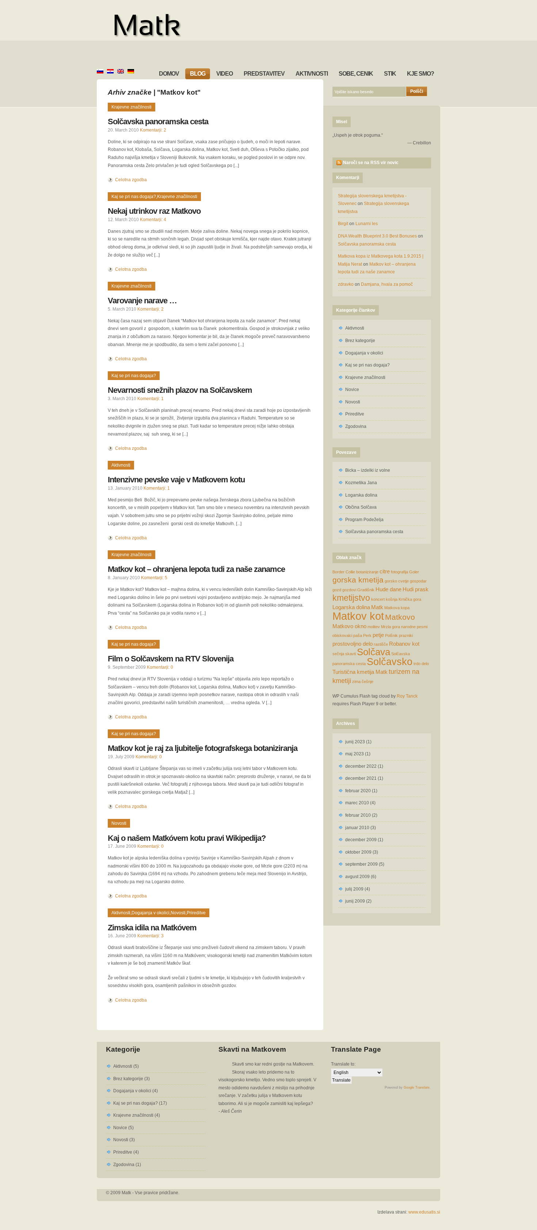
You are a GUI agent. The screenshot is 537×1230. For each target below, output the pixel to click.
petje (378, 635)
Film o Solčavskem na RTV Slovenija (170, 658)
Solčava (373, 652)
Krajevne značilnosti (131, 107)
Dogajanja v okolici (151, 912)
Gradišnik (365, 590)
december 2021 (361, 778)
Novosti (118, 823)
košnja (391, 599)
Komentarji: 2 (153, 130)
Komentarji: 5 (154, 577)
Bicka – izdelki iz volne (367, 470)
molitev (373, 627)
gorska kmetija (358, 580)
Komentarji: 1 (150, 398)
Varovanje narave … (142, 300)
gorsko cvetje (397, 581)
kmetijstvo (351, 598)
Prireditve (196, 912)
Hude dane (388, 589)
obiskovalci (342, 635)
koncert (378, 599)
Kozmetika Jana (361, 482)
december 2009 (361, 839)
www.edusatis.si (424, 1212)
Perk (367, 635)
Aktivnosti (120, 465)
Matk (377, 607)
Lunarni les (366, 223)
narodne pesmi (414, 627)
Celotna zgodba (131, 179)
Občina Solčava (361, 507)
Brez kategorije (360, 340)
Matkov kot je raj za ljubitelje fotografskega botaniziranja (202, 748)
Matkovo (400, 617)
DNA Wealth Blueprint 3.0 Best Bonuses (377, 236)
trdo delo (421, 663)
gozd (336, 590)
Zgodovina (355, 426)
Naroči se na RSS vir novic (371, 162)
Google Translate (417, 1087)
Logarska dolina (361, 495)
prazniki (406, 635)
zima (356, 681)
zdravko (346, 284)
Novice (352, 389)
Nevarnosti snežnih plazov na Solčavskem (180, 390)
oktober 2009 (358, 852)
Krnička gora (410, 599)
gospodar (418, 581)
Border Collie (343, 572)
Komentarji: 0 (160, 667)
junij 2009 (355, 901)
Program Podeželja (364, 519)
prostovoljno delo (352, 644)
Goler (414, 572)
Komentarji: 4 (153, 219)
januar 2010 (357, 827)
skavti (350, 654)
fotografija (399, 572)
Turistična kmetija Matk (360, 672)
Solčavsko (389, 661)
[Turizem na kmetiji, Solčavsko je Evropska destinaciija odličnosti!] (172, 26)
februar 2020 (358, 790)
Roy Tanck (407, 696)
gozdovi (349, 590)
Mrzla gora (390, 627)
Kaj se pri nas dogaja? (133, 196)
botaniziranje (367, 572)
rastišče (381, 644)
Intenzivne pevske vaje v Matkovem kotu (176, 479)
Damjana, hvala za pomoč (387, 284)
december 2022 (361, 766)
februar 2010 (358, 815)
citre (385, 571)
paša (357, 635)
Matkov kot (358, 616)
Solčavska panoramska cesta (158, 121)
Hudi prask (416, 589)
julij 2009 (354, 889)
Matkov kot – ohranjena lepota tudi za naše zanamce (196, 569)
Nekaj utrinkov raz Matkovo (154, 211)
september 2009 (361, 864)
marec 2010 (357, 802)
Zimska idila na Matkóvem (152, 927)
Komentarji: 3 (150, 935)
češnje (367, 681)
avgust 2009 (357, 876)
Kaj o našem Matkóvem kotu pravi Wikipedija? (187, 838)
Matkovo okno (349, 626)
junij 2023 (355, 741)
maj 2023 (354, 753)
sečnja (338, 654)
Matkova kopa (397, 607)
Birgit (343, 223)
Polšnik (391, 635)
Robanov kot (404, 644)
